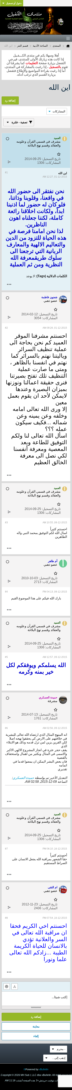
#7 (6, 848)
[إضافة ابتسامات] (6, 986)
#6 (6, 728)
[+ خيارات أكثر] (9, 284)
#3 (6, 522)
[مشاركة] (9, 162)
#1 (6, 172)
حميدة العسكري (23, 778)
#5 (6, 657)
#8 (6, 918)
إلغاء (36, 1036)
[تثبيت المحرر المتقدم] (14, 986)
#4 (6, 591)
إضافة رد (36, 1016)
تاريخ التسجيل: (51, 159)
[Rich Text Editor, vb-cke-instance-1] (36, 999)
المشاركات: (53, 162)
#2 (6, 327)
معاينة (36, 1026)
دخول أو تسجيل (13, 3)
